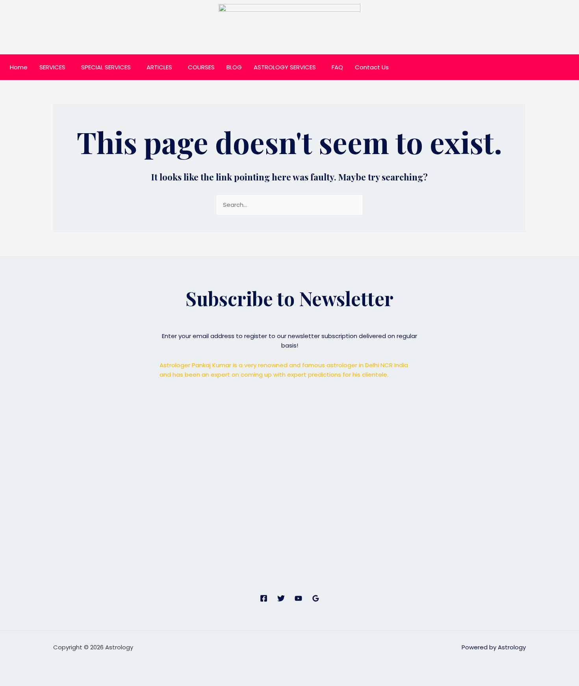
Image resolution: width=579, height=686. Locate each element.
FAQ (337, 67)
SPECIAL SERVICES (106, 67)
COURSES (201, 67)
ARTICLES (159, 67)
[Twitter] (281, 598)
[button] (54, 67)
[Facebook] (263, 598)
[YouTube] (298, 598)
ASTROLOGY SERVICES (285, 67)
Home (19, 67)
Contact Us (372, 67)
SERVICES (52, 67)
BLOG (234, 67)
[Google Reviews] (315, 598)
